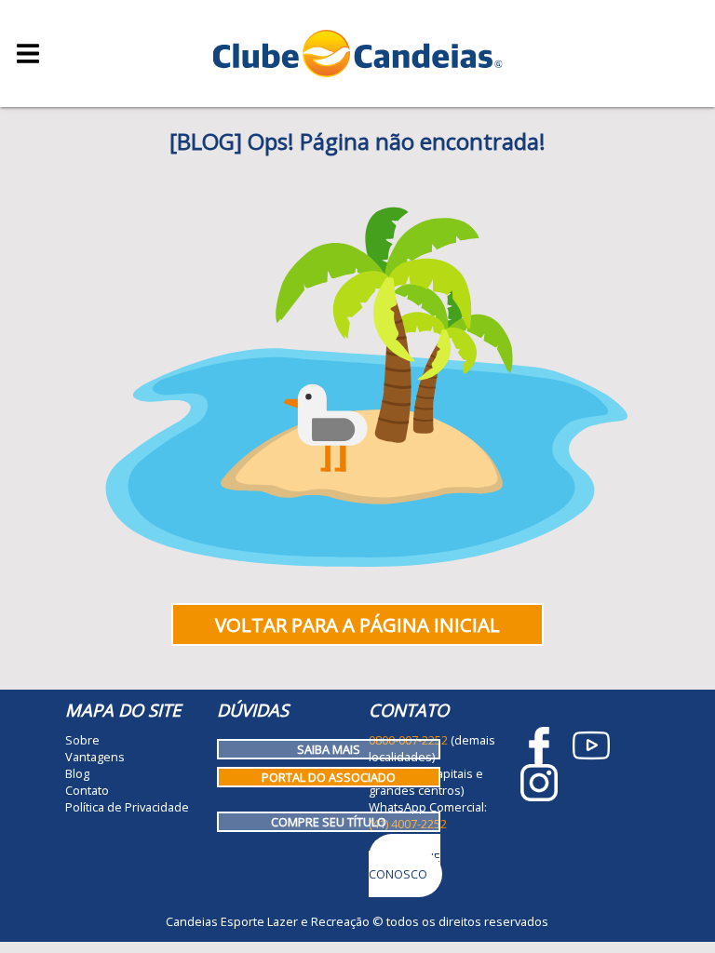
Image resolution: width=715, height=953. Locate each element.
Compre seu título (328, 821)
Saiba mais (328, 749)
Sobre (82, 740)
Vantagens (95, 756)
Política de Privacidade (127, 807)
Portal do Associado (329, 777)
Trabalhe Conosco (404, 865)
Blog (77, 773)
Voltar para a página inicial (357, 624)
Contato (87, 790)
